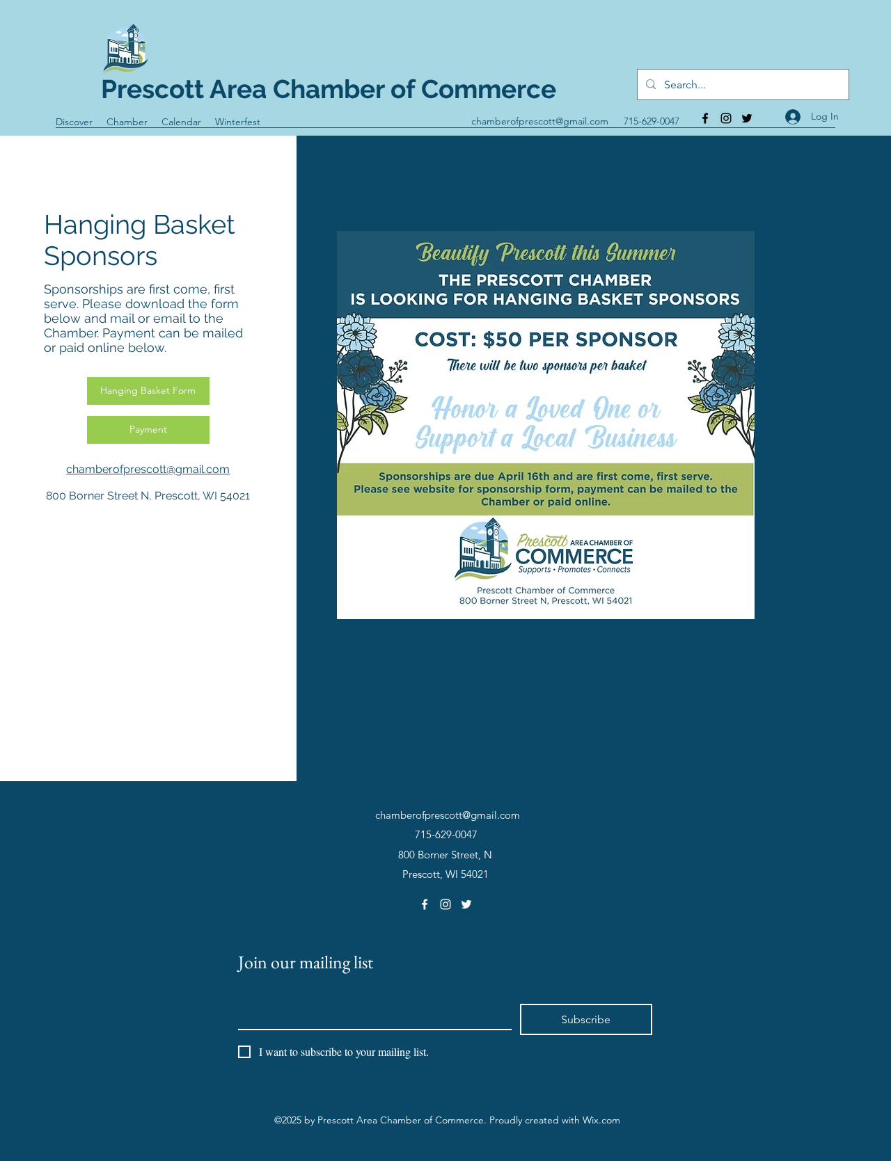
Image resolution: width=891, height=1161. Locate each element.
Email (253, 992)
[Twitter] (747, 118)
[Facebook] (705, 118)
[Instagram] (726, 118)
